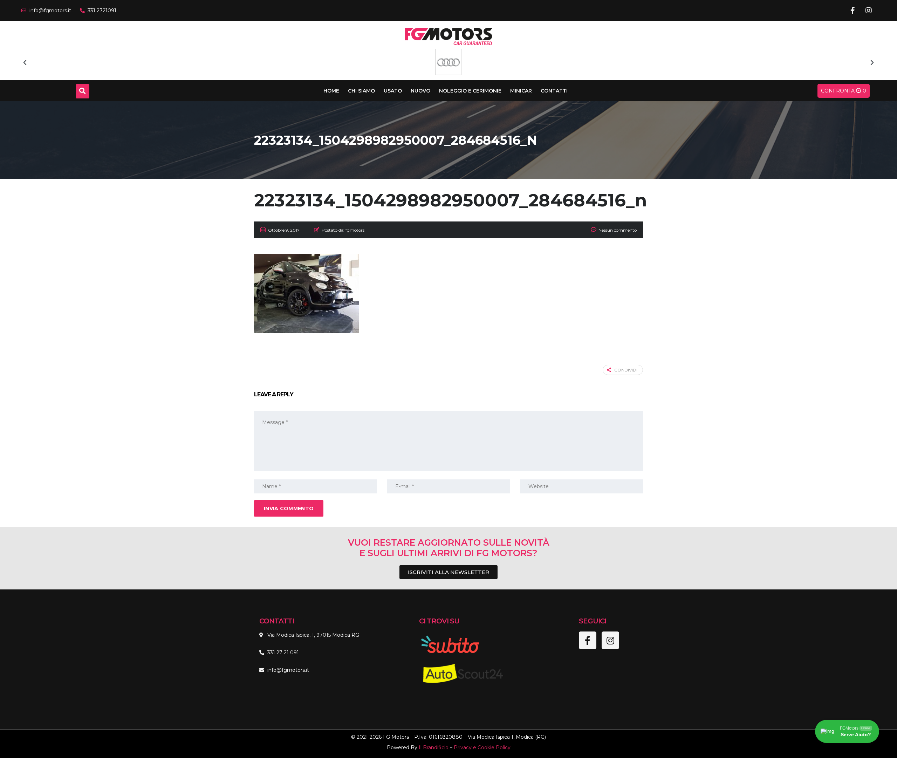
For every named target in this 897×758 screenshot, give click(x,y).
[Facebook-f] (853, 11)
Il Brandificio (433, 747)
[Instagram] (869, 11)
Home (331, 91)
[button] (24, 62)
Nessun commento (617, 230)
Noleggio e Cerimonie (470, 91)
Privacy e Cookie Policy (482, 747)
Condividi (625, 370)
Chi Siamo (361, 91)
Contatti (554, 91)
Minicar (521, 91)
